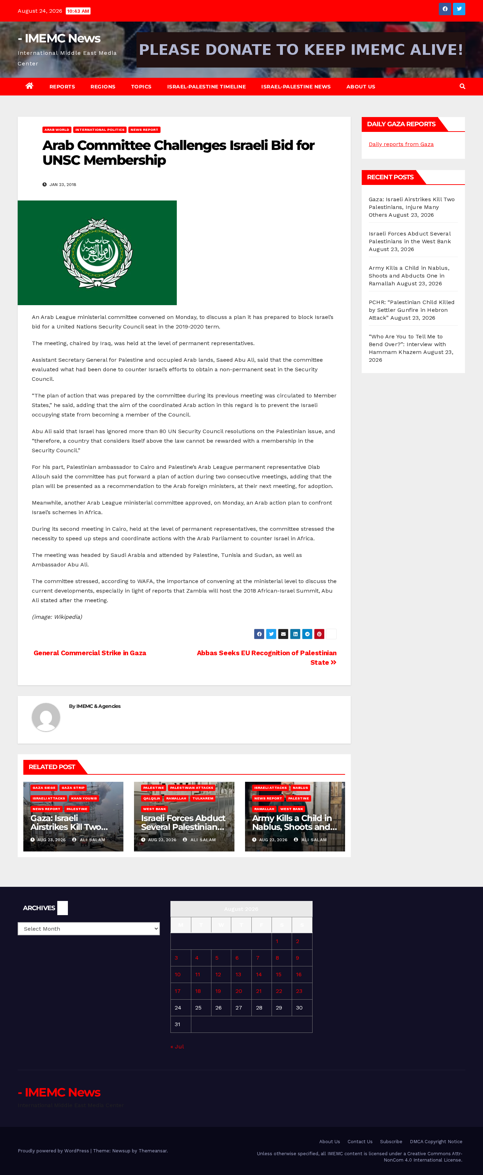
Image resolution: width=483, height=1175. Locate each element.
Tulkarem (202, 798)
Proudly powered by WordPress (54, 1150)
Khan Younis (84, 798)
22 (279, 991)
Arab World (57, 130)
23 (299, 991)
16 (299, 974)
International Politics (99, 130)
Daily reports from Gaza (401, 144)
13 (238, 974)
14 (259, 974)
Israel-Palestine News (296, 86)
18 (198, 991)
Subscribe (391, 1141)
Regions (103, 86)
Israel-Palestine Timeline (206, 86)
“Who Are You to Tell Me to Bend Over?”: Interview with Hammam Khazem (407, 344)
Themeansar (153, 1150)
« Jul (177, 1046)
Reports (62, 86)
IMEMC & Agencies (98, 706)
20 (238, 991)
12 (218, 974)
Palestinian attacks (191, 788)
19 (218, 991)
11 (197, 974)
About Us (361, 86)
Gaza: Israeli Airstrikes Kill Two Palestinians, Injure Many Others (412, 207)
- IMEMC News (59, 38)
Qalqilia (151, 798)
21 (259, 991)
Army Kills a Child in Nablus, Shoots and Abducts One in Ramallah (409, 275)
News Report (144, 130)
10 (178, 974)
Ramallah (176, 798)
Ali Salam (91, 839)
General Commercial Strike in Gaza (89, 653)
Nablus (300, 788)
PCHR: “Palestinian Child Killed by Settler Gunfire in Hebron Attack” (412, 310)
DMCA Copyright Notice (436, 1141)
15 (278, 974)
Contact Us (360, 1141)
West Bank (154, 809)
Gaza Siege (44, 788)
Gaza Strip (73, 788)
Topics (141, 86)
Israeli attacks (49, 798)
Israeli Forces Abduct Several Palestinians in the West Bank (183, 827)
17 (178, 991)
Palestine (76, 809)
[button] (462, 86)
